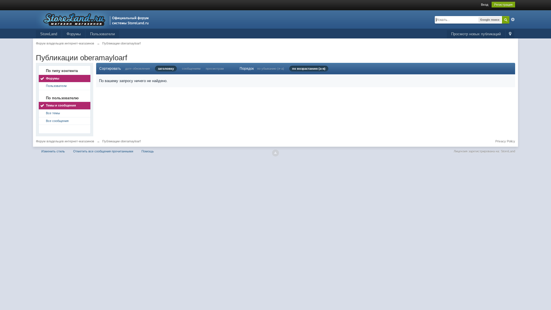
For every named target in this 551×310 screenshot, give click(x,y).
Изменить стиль (53, 151)
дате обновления (137, 68)
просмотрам (215, 68)
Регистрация (503, 4)
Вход (484, 4)
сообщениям (191, 68)
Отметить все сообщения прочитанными (103, 151)
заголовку (166, 68)
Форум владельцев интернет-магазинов (65, 141)
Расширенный (513, 19)
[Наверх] (275, 153)
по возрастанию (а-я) (308, 68)
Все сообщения (57, 121)
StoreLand (48, 34)
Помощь (147, 151)
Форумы (74, 34)
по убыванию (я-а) (270, 68)
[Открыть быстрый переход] (510, 34)
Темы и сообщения (61, 105)
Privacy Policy (505, 141)
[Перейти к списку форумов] (94, 19)
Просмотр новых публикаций (476, 34)
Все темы (53, 113)
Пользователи (102, 34)
